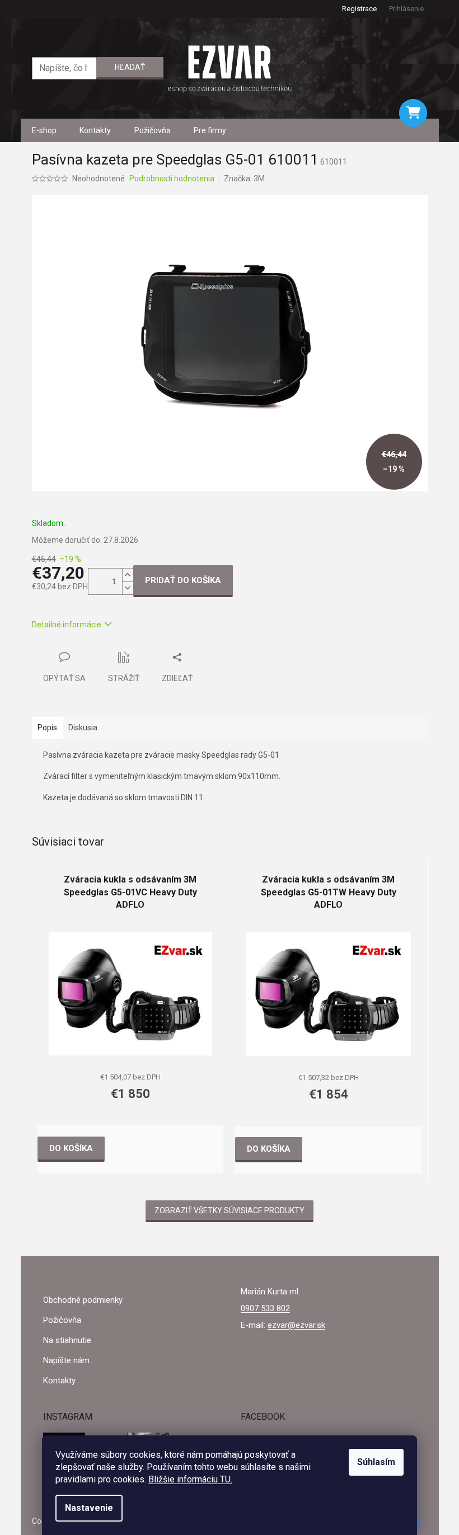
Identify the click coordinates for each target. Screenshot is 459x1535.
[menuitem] (44, 130)
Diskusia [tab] (82, 727)
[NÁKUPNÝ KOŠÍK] (413, 113)
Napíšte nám (66, 1360)
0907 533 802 (265, 1308)
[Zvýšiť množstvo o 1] (127, 575)
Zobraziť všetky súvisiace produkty (229, 1210)
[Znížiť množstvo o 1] (127, 587)
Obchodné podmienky (83, 1300)
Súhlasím (376, 1462)
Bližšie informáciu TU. (190, 1479)
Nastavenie (89, 1508)
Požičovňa (62, 1320)
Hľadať (130, 67)
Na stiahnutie (67, 1340)
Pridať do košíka (183, 580)
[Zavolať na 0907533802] (37, 8)
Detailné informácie (66, 624)
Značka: (244, 178)
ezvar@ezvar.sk (296, 1325)
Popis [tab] (47, 727)
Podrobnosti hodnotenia (171, 178)
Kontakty (59, 1381)
